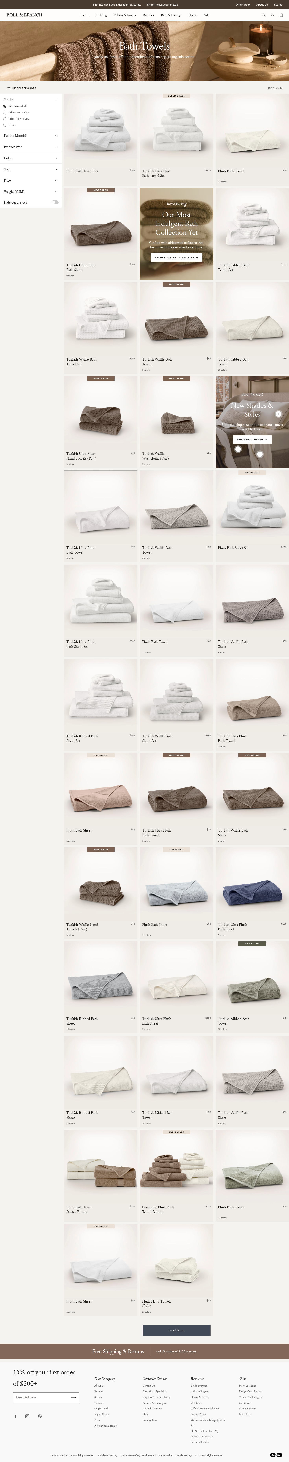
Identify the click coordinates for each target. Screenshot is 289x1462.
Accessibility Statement (82, 1455)
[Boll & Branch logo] (27, 15)
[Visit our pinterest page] (39, 1416)
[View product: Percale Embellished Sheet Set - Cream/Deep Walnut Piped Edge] (260, 454)
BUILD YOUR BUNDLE (101, 1196)
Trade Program (199, 1385)
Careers (98, 1403)
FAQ (145, 1414)
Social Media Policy (107, 1455)
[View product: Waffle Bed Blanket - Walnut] (238, 449)
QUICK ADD (252, 160)
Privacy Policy (198, 1414)
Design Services (199, 1397)
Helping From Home (105, 1425)
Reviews (98, 1391)
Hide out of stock (15, 202)
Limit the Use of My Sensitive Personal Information (147, 1455)
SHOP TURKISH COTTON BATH (176, 257)
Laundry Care (150, 1420)
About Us (262, 4)
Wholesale (197, 1403)
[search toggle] (263, 15)
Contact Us (149, 1385)
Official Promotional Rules (205, 1408)
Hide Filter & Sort (24, 88)
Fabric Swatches (247, 1408)
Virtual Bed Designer (250, 1397)
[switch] (55, 202)
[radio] (31, 106)
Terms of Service (59, 1455)
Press (97, 1420)
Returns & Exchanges (154, 1403)
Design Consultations (250, 1391)
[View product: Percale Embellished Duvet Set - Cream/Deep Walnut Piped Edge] (278, 414)
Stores (278, 4)
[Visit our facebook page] (15, 1416)
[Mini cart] (281, 15)
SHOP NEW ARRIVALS (252, 439)
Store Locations (247, 1385)
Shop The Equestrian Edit (162, 4)
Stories (98, 1397)
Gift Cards (244, 1403)
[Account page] (272, 15)
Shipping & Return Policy (156, 1397)
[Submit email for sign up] (73, 1397)
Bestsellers (245, 1414)
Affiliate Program (200, 1391)
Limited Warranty (152, 1408)
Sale (206, 15)
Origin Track (243, 4)
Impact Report (102, 1414)
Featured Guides (200, 1442)
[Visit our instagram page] (27, 1416)
